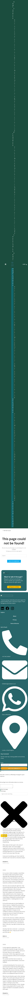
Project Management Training (14, 78)
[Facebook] (7, 608)
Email (2, 762)
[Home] (1, 530)
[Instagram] (12, 608)
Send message (4, 789)
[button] (12, 264)
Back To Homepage (14, 561)
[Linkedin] (2, 608)
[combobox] (14, 793)
